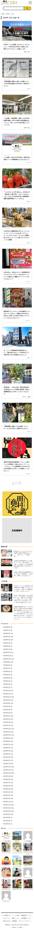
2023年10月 (8, 735)
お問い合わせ (6, 921)
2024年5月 (7, 713)
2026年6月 (8, 633)
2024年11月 (8, 694)
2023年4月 (8, 754)
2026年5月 (8, 636)
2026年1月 (7, 649)
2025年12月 (8, 652)
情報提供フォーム (26, 915)
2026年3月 (7, 643)
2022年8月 (8, 779)
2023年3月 (8, 757)
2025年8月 (7, 665)
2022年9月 (8, 776)
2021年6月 (7, 820)
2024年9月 (8, 700)
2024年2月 (8, 722)
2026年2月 (7, 646)
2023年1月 (8, 763)
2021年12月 (8, 805)
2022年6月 (8, 786)
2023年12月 (8, 728)
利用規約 (14, 921)
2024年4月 (8, 716)
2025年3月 (7, 681)
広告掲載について (26, 918)
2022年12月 (8, 767)
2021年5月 (7, 824)
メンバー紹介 (16, 915)
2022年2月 (8, 798)
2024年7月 (7, 706)
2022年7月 (8, 782)
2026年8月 (7, 627)
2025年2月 (7, 684)
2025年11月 (8, 655)
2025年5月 (7, 674)
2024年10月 (8, 697)
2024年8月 (8, 703)
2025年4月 (7, 678)
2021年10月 (8, 811)
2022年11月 (8, 770)
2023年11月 (8, 732)
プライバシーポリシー (25, 921)
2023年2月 (8, 760)
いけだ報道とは (6, 915)
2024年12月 (8, 690)
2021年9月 (8, 814)
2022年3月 (8, 795)
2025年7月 (7, 668)
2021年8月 (7, 817)
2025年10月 (8, 659)
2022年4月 (8, 792)
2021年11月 (8, 808)
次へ (19, 482)
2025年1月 (7, 687)
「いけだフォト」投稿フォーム (10, 918)
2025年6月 (7, 671)
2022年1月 (8, 801)
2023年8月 (8, 741)
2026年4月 (8, 640)
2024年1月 (8, 725)
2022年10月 (8, 773)
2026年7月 (7, 630)
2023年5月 (8, 751)
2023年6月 (8, 747)
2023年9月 (8, 738)
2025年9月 (8, 662)
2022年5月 (8, 789)
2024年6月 (7, 709)
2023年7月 (8, 744)
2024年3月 (8, 719)
